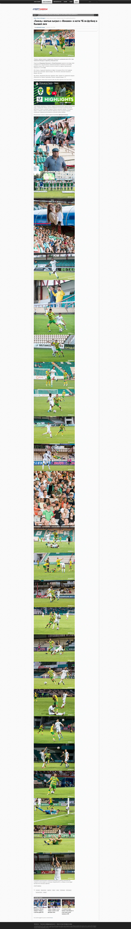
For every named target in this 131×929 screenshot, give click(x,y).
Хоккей (65, 1)
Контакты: (36, 924)
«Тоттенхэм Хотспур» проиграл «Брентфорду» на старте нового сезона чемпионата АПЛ (59, 15)
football (38, 890)
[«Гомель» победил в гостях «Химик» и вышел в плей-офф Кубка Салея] (54, 907)
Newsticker (43, 890)
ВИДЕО (76, 1)
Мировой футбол (57, 1)
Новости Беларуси (47, 1)
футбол (49, 890)
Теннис (71, 1)
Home (35, 18)
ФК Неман (62, 890)
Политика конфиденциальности (47, 924)
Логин (51, 917)
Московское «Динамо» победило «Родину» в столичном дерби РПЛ (39, 910)
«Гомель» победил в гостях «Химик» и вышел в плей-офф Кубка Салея (53, 910)
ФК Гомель (68, 890)
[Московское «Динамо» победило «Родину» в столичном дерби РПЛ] (40, 907)
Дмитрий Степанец (41, 27)
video (57, 890)
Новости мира (37, 1)
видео (44, 892)
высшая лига (39, 892)
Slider (53, 890)
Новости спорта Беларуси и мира (64, 924)
